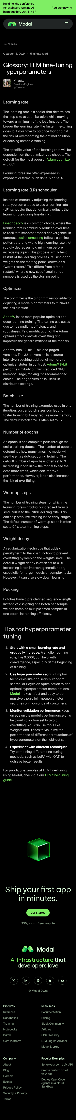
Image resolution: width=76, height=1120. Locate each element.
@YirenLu (19, 87)
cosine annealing (30, 238)
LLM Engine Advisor (54, 1041)
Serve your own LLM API (57, 1064)
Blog (6, 1070)
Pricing (45, 1018)
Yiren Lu (19, 80)
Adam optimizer (59, 159)
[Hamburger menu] (66, 24)
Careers (8, 1076)
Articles (46, 1029)
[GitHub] (50, 981)
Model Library (50, 1046)
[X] (14, 981)
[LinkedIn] (26, 981)
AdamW (9, 317)
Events (7, 1081)
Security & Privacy (15, 1093)
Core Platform (12, 1041)
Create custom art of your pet (54, 1071)
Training (8, 1023)
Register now (60, 7)
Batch (7, 1035)
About (7, 1064)
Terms (7, 1099)
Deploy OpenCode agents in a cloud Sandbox (53, 1083)
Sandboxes (10, 1018)
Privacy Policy (12, 1087)
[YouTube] (62, 981)
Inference (9, 1012)
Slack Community (52, 1023)
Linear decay (13, 223)
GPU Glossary (50, 1035)
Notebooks (10, 1029)
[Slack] (38, 981)
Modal (15, 694)
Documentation (51, 1012)
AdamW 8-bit (57, 364)
